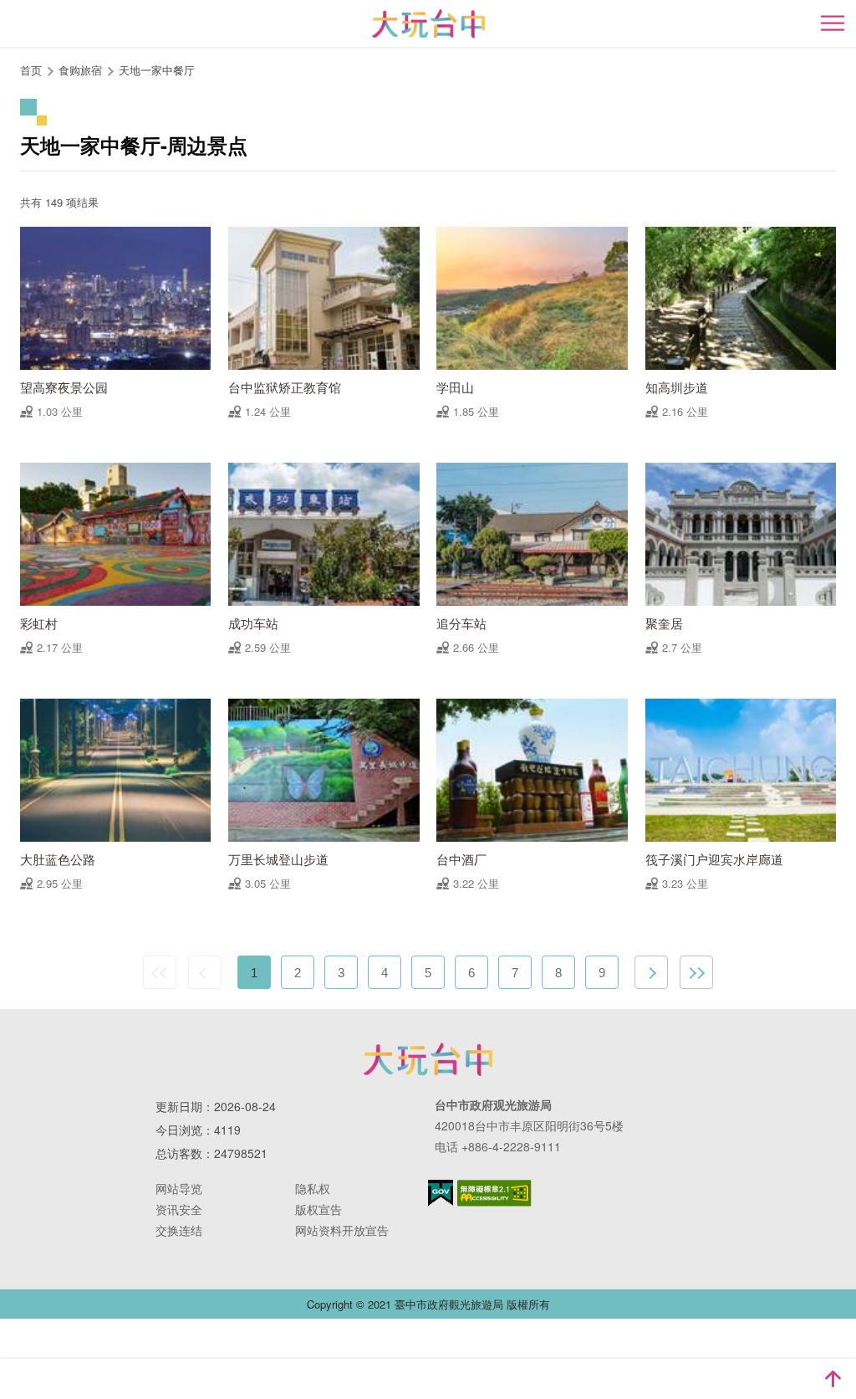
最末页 (696, 972)
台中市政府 (428, 1059)
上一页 (205, 972)
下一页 (651, 972)
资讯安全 (178, 1209)
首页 (31, 70)
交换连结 (178, 1230)
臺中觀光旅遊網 (428, 23)
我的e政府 (440, 1193)
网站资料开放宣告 (342, 1230)
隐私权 (312, 1188)
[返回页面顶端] (832, 1379)
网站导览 (178, 1188)
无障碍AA (494, 1193)
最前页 (159, 972)
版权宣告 (318, 1209)
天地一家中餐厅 (157, 70)
